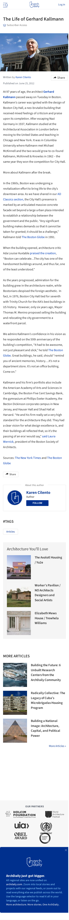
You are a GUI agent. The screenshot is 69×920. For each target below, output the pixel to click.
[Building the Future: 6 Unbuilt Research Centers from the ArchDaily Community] (15, 675)
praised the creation (43, 253)
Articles (10, 532)
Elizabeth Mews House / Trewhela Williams (47, 618)
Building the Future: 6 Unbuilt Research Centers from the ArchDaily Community (46, 672)
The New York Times (28, 458)
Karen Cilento (38, 492)
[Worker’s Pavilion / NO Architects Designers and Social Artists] (19, 595)
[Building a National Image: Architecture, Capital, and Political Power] (15, 731)
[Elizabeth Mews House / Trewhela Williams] (19, 623)
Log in (61, 4)
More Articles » (57, 746)
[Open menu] (5, 4)
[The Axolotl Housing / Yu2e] (19, 567)
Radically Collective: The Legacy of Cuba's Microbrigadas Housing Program (48, 700)
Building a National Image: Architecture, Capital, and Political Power (45, 728)
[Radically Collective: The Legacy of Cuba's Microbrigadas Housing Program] (15, 703)
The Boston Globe (33, 237)
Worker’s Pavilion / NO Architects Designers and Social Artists (48, 592)
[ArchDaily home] (34, 5)
